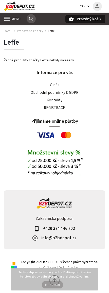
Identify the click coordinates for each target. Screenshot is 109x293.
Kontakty (54, 100)
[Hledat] (31, 18)
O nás (54, 85)
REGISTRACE (54, 108)
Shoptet (52, 267)
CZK (83, 6)
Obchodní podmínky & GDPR (54, 92)
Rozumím (52, 285)
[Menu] (7, 19)
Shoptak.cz (75, 267)
